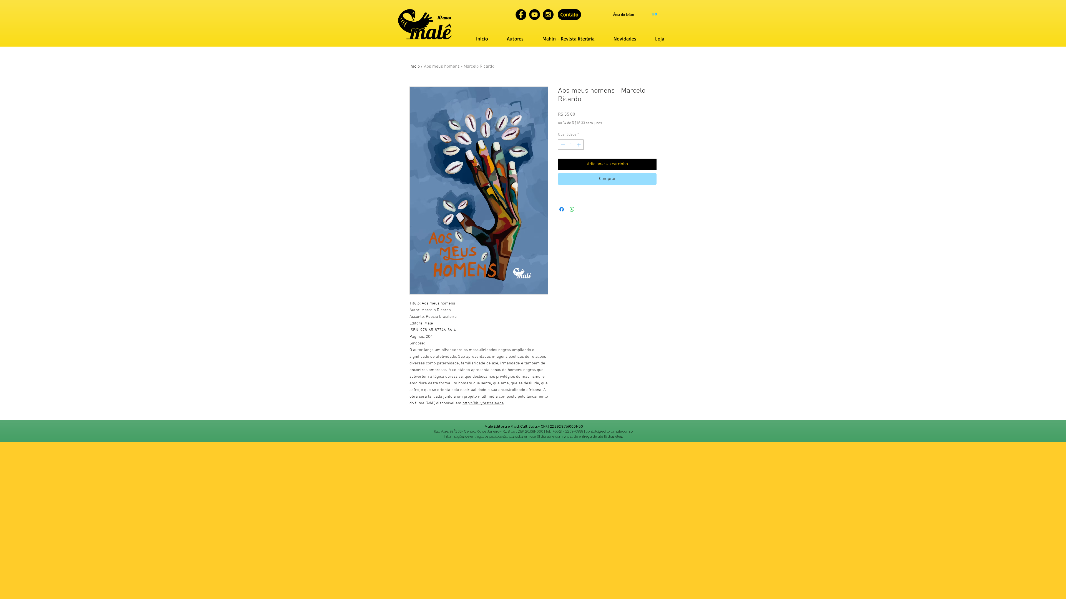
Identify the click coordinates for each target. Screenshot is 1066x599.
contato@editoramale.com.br (610, 431)
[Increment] (579, 144)
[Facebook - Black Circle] (521, 14)
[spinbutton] (571, 144)
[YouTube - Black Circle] (534, 14)
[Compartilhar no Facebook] (561, 209)
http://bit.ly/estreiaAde (483, 403)
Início (414, 66)
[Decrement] (562, 144)
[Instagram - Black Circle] (548, 14)
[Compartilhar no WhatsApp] (572, 209)
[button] (654, 14)
